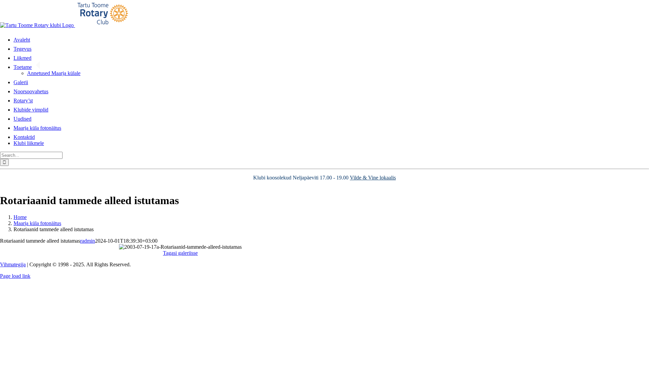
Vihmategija (13, 264)
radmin (87, 241)
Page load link (15, 276)
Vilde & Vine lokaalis (373, 177)
